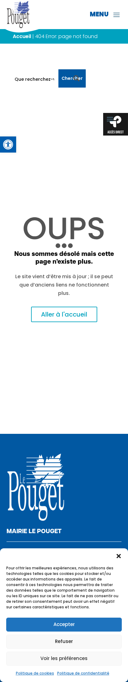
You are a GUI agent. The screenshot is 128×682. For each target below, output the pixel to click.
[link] (8, 144)
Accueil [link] (22, 36)
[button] (119, 556)
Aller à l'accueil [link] (64, 314)
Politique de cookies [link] (35, 673)
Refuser (64, 641)
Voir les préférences (64, 658)
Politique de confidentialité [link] (83, 673)
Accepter (64, 624)
